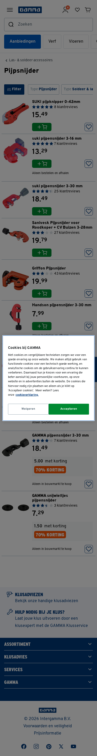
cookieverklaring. (27, 394)
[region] (48, 378)
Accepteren (68, 408)
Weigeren (28, 408)
